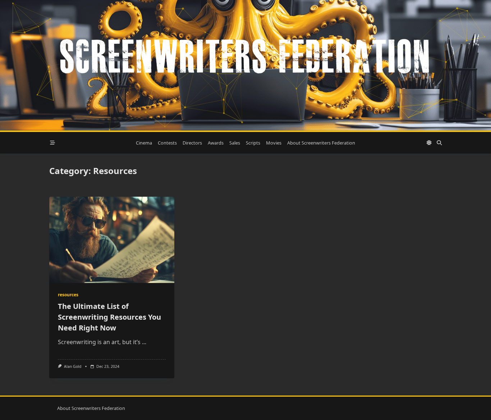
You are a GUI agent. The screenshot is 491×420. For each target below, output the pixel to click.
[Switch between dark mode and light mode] (429, 143)
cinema (144, 143)
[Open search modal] (439, 143)
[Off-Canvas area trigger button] (52, 143)
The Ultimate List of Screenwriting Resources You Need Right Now (109, 317)
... (144, 342)
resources (68, 295)
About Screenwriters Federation (321, 143)
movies (273, 143)
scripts (253, 143)
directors (192, 143)
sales (234, 143)
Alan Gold (72, 366)
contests (167, 143)
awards (216, 143)
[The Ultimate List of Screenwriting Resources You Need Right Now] (111, 240)
